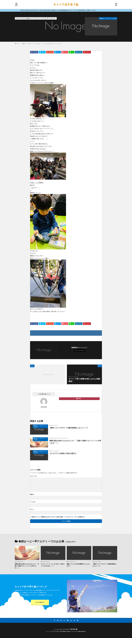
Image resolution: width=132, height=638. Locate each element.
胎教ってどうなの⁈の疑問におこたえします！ (78, 565)
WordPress (82, 631)
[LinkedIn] (78, 52)
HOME (18, 43)
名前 (32, 494)
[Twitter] (42, 52)
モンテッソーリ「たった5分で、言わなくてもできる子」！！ (52, 565)
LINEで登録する (39, 602)
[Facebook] (34, 52)
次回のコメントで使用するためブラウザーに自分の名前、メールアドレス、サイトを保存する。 (59, 516)
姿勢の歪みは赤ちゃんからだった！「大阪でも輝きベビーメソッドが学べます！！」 (75, 442)
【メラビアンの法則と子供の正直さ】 (63, 453)
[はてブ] (57, 52)
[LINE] (71, 52)
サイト (32, 509)
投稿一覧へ (79, 398)
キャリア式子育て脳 (71, 629)
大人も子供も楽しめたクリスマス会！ (52, 43)
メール (32, 501)
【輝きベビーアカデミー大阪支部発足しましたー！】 (68, 428)
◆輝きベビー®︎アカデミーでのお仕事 (37, 18)
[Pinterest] (87, 52)
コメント (33, 476)
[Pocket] (64, 52)
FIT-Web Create (65, 631)
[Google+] (50, 52)
